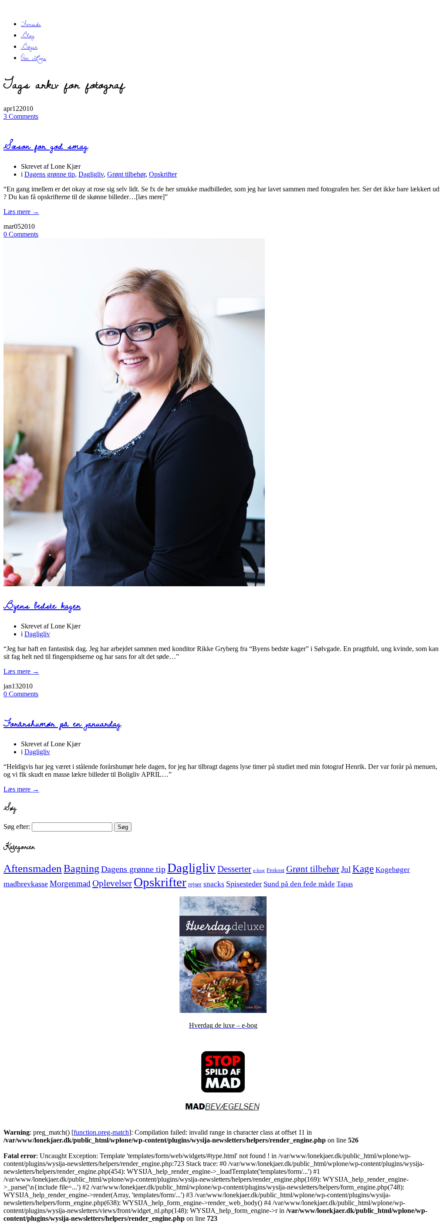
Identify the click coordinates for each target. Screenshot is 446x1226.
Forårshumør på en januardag (62, 723)
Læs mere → (21, 211)
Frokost (275, 870)
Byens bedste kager (42, 605)
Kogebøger (392, 869)
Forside (31, 24)
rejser (195, 884)
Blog (27, 35)
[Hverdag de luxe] (223, 1010)
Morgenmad (70, 883)
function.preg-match (101, 1132)
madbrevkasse (25, 883)
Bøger (29, 46)
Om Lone (33, 57)
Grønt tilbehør (126, 174)
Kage (363, 868)
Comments (20, 116)
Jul (346, 869)
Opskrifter (163, 174)
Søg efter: (16, 826)
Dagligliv (91, 174)
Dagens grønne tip (49, 174)
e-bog (259, 870)
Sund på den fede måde (299, 884)
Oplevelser (112, 883)
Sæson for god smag (45, 145)
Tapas (345, 884)
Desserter (234, 869)
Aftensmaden (32, 868)
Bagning (81, 868)
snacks (213, 884)
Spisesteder (244, 883)
